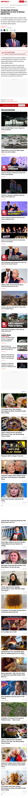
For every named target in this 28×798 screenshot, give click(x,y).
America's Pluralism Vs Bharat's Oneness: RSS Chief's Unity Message (13, 173)
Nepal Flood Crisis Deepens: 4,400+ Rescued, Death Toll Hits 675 (12, 330)
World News (3, 27)
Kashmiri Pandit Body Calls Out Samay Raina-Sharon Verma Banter (13, 240)
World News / (7, 5)
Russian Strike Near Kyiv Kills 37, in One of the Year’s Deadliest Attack (13, 308)
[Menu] (26, 1)
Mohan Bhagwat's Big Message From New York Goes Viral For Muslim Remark (13, 263)
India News (3, 176)
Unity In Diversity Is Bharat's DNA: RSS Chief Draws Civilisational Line (13, 218)
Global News (3, 221)
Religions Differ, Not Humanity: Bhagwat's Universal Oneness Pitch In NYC (12, 285)
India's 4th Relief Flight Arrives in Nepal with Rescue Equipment (13, 128)
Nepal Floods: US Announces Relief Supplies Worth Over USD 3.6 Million (12, 151)
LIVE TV (22, 1)
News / (2, 5)
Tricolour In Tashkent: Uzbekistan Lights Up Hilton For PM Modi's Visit (12, 196)
